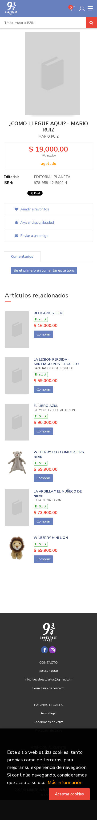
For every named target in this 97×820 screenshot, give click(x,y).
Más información (65, 782)
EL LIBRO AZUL (46, 406)
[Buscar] (91, 22)
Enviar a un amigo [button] (33, 235)
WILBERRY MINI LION (51, 538)
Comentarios (22, 256)
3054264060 (48, 671)
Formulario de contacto (48, 688)
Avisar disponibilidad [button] (36, 222)
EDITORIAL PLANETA (52, 176)
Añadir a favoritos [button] (34, 209)
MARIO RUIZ (48, 136)
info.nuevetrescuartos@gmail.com (48, 679)
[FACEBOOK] (44, 649)
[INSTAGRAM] (52, 649)
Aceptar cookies (69, 794)
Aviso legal (49, 713)
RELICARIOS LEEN (48, 313)
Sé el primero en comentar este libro (44, 270)
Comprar (43, 334)
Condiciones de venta (48, 722)
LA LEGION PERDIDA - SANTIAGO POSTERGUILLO (56, 361)
